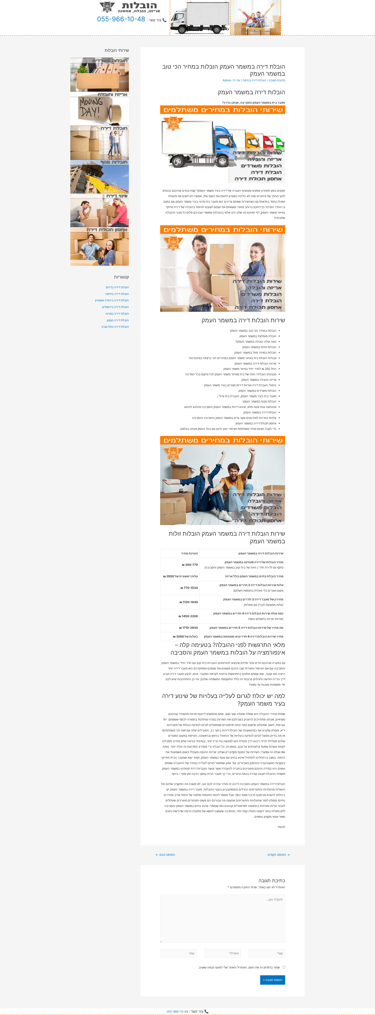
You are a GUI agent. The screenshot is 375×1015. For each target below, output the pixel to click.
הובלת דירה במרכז (117, 313)
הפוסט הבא (165, 855)
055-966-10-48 (121, 19)
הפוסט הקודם (279, 855)
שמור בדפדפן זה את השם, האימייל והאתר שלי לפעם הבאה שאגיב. (239, 967)
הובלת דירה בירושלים (115, 307)
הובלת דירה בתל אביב (115, 327)
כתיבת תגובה (277, 80)
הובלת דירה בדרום (117, 287)
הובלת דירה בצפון (118, 320)
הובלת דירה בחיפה (254, 80)
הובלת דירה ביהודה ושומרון (112, 300)
